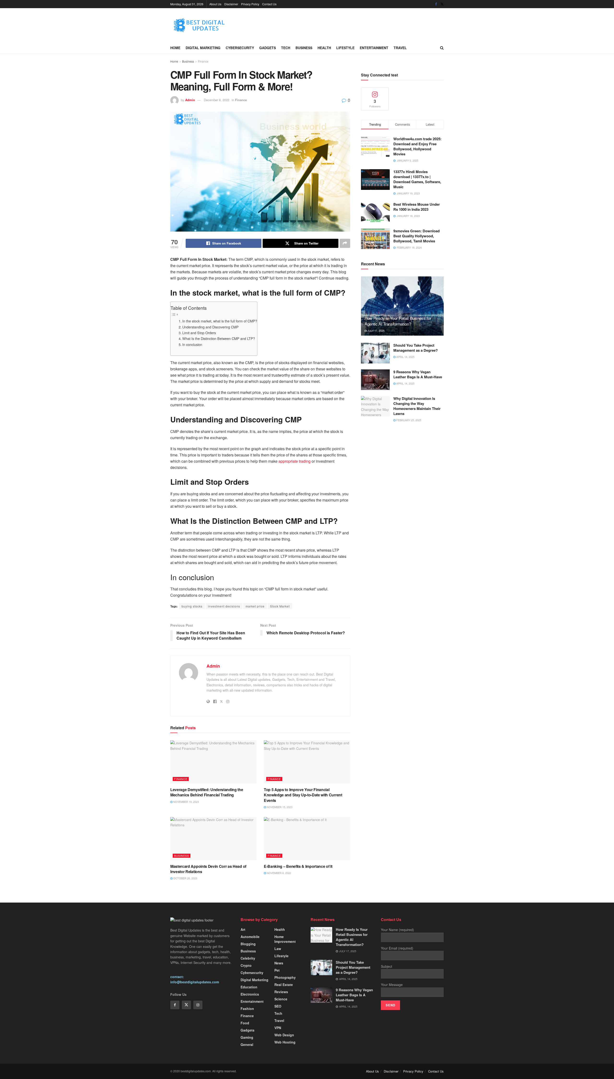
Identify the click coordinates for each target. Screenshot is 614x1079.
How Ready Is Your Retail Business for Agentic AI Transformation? (398, 321)
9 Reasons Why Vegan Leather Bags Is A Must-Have (417, 374)
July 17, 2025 (375, 330)
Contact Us (269, 4)
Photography (285, 977)
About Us (215, 4)
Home (175, 47)
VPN (277, 1027)
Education (249, 987)
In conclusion (192, 344)
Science (280, 999)
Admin (190, 100)
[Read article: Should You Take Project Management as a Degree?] (375, 353)
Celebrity (248, 958)
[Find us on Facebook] (436, 4)
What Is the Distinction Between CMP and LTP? (218, 338)
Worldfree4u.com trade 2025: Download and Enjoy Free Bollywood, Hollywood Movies (417, 146)
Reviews (281, 991)
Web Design (284, 1034)
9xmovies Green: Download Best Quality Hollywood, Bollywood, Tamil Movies (416, 236)
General (247, 1044)
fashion (247, 1008)
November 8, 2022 (278, 873)
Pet (277, 970)
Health (324, 47)
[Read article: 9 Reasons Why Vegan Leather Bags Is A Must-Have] (375, 379)
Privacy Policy (250, 4)
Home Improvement (285, 939)
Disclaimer (231, 4)
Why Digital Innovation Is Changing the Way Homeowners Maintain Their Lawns (417, 406)
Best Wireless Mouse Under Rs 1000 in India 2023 (416, 207)
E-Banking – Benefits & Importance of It (298, 866)
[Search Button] (442, 48)
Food (245, 1023)
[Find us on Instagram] (197, 1005)
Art (243, 929)
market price (255, 606)
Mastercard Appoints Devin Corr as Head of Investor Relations (208, 868)
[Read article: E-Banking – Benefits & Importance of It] (307, 838)
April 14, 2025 (405, 357)
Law (277, 948)
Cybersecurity (240, 47)
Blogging (248, 943)
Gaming (247, 1037)
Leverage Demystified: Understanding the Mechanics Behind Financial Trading (206, 792)
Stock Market (280, 606)
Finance (203, 61)
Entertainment (374, 47)
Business (303, 47)
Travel (400, 47)
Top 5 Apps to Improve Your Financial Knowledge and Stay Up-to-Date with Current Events (303, 795)
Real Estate (283, 984)
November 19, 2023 (185, 802)
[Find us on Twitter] (442, 4)
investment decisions (224, 606)
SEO (277, 1006)
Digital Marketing (203, 47)
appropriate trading (294, 461)
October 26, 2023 (184, 878)
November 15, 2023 (279, 807)
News (278, 963)
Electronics (250, 994)
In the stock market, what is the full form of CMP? (219, 320)
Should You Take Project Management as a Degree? (415, 348)
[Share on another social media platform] (345, 243)
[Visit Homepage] (206, 25)
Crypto (246, 965)
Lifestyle (345, 47)
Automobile (250, 936)
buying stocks (192, 606)
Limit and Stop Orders (199, 332)
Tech (285, 47)
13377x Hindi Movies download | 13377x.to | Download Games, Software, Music (417, 179)
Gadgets (267, 47)
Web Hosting (284, 1042)
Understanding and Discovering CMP (210, 326)
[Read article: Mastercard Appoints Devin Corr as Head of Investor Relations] (213, 838)
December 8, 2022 (216, 100)
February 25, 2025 (408, 420)
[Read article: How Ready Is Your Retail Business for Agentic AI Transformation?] (402, 306)
